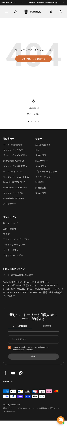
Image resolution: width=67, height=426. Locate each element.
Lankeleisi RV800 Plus (13, 160)
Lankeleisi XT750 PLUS (14, 182)
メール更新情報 (20, 326)
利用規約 (39, 182)
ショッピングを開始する (33, 58)
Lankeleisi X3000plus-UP (15, 187)
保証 (37, 150)
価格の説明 (40, 155)
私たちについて (10, 223)
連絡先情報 (11, 411)
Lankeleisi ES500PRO (13, 198)
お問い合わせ (9, 228)
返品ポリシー (41, 166)
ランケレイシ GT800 (13, 171)
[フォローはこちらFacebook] (5, 373)
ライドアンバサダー (13, 255)
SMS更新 (47, 326)
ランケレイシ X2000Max (15, 166)
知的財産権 (40, 187)
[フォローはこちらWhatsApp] (21, 373)
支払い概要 (40, 193)
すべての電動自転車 (13, 144)
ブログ (6, 234)
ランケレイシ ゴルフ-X (14, 150)
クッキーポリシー (44, 177)
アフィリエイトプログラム (16, 239)
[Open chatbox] (61, 420)
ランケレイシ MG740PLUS (16, 177)
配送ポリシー (41, 160)
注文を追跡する (43, 144)
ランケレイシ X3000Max (15, 155)
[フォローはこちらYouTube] (13, 373)
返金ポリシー (8, 408)
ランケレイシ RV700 (13, 193)
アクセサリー (9, 203)
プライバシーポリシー (46, 171)
